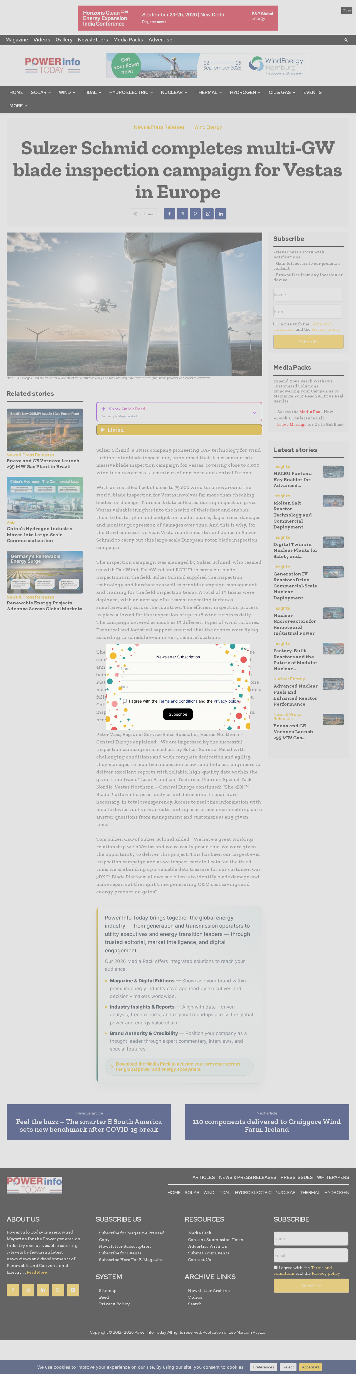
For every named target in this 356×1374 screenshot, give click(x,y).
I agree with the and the (183, 701)
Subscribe (178, 714)
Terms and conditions (178, 701)
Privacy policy (226, 701)
